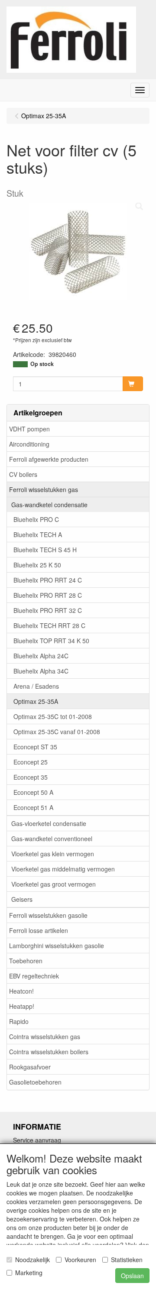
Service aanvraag (37, 1140)
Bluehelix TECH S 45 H (45, 549)
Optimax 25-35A (35, 701)
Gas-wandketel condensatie (49, 504)
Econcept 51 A (33, 807)
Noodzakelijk (32, 1259)
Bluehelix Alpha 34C (40, 671)
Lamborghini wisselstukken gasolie (56, 945)
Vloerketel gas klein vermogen (52, 853)
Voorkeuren (80, 1259)
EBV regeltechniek (34, 976)
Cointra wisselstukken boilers (48, 1051)
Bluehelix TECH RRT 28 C (49, 625)
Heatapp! (21, 1006)
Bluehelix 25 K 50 (37, 564)
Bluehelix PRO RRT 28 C (47, 595)
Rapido (19, 1021)
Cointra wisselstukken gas (44, 1036)
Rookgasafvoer (30, 1066)
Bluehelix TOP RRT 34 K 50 (51, 640)
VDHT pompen (29, 428)
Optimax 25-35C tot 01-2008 (52, 716)
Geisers (21, 899)
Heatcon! (21, 991)
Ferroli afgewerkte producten (48, 459)
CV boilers (23, 474)
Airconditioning (29, 444)
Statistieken (127, 1259)
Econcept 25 (30, 762)
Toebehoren (25, 960)
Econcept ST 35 (35, 746)
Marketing (28, 1272)
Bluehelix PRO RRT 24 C (47, 580)
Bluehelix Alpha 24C (40, 655)
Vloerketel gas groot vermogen (53, 884)
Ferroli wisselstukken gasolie (48, 915)
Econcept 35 (30, 777)
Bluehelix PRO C (36, 519)
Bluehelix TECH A (37, 534)
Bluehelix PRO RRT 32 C (47, 610)
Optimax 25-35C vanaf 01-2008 (56, 731)
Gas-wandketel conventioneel (51, 838)
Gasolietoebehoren (35, 1082)
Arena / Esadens (36, 686)
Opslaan (132, 1275)
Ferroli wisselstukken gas (43, 489)
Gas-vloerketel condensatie (48, 823)
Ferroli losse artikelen (38, 930)
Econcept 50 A (33, 792)
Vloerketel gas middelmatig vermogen (63, 869)
